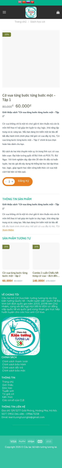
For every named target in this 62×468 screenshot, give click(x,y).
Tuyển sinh (8, 391)
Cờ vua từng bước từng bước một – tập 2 (14, 274)
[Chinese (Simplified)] (24, 2)
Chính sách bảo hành (14, 364)
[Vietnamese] (32, 2)
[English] (20, 2)
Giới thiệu (7, 385)
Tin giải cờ (8, 394)
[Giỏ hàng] (58, 12)
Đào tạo (7, 388)
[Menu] (4, 12)
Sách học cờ (37, 22)
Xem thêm (8, 230)
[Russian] (28, 2)
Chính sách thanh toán (15, 361)
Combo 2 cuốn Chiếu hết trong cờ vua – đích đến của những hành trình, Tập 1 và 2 (45, 274)
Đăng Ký (23, 181)
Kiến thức (7, 397)
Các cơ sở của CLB (13, 400)
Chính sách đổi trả (12, 368)
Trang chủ (20, 22)
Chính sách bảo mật (13, 371)
